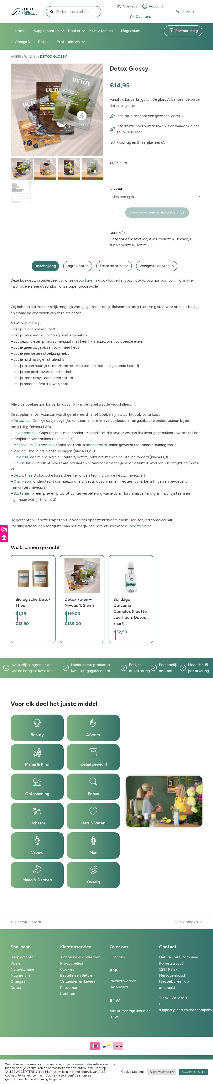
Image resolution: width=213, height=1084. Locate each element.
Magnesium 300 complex (35, 445)
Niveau (116, 188)
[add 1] (120, 210)
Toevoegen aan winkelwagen (153, 212)
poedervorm (96, 445)
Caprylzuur (23, 481)
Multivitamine (22, 969)
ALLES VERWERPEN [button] (162, 1071)
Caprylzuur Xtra (26, 922)
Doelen (16, 963)
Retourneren (71, 987)
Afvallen (140, 239)
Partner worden (123, 981)
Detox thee (23, 475)
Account (156, 6)
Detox (141, 245)
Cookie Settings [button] (132, 1072)
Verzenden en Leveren (79, 981)
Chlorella (21, 457)
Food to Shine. (140, 526)
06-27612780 (175, 998)
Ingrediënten (78, 266)
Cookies (67, 969)
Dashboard (119, 987)
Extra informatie (114, 266)
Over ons (143, 16)
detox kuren (84, 280)
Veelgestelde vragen (157, 266)
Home (16, 56)
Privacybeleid (71, 963)
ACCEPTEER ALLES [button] (193, 1071)
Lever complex (26, 432)
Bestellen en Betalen (77, 975)
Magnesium (20, 975)
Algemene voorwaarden (80, 957)
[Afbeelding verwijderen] (120, 214)
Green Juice (24, 463)
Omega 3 (18, 981)
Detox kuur (23, 420)
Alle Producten (161, 239)
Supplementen (23, 957)
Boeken (182, 239)
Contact (130, 6)
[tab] (45, 266)
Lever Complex (185, 922)
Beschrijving (45, 266)
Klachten (67, 993)
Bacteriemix (24, 493)
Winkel (30, 56)
